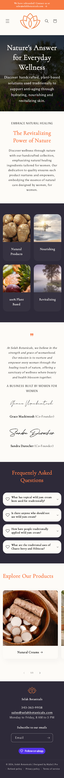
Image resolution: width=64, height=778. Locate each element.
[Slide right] (40, 673)
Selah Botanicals (23, 764)
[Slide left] (24, 673)
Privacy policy (33, 769)
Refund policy (15, 769)
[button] (7, 21)
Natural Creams (28, 652)
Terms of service (51, 769)
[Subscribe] (48, 737)
